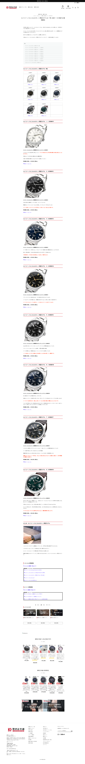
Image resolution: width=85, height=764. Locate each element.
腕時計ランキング (31, 728)
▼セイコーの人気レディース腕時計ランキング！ (33, 596)
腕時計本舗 (40, 14)
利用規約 (44, 733)
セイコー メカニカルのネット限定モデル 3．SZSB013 (34, 51)
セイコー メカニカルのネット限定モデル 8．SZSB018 (34, 60)
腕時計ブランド (46, 15)
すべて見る (43, 641)
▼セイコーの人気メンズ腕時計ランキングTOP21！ (33, 593)
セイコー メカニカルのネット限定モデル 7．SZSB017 (34, 58)
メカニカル (38, 15)
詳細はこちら (30, 84)
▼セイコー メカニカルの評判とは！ (30, 580)
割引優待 (29, 739)
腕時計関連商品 (30, 736)
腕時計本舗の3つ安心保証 (32, 741)
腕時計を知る (45, 14)
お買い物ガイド (45, 728)
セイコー (35, 15)
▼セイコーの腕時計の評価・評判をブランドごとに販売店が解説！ (36, 599)
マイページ (45, 744)
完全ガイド (45, 726)
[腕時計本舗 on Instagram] (58, 734)
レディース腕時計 (31, 734)
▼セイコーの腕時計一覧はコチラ (29, 589)
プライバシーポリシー (46, 741)
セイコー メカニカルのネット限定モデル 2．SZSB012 (34, 49)
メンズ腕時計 (42, 15)
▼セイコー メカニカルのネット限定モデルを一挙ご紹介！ (34, 575)
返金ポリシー (45, 734)
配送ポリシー (45, 736)
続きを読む (30, 622)
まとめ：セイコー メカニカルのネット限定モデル (33, 62)
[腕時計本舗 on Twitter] (64, 734)
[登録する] (71, 731)
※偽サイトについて (10, 741)
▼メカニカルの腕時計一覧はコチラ (29, 565)
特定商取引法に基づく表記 (47, 739)
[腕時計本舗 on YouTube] (62, 734)
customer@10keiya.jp (12, 748)
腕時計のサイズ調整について (42, 617)
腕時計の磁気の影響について (29, 617)
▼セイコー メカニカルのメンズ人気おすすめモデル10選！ (34, 572)
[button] (34, 660)
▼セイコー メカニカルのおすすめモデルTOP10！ (33, 570)
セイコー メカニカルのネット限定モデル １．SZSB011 (34, 47)
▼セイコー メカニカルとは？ (29, 577)
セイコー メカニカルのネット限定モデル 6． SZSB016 (34, 56)
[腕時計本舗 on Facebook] (60, 734)
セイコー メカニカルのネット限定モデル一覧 (32, 45)
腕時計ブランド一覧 (31, 726)
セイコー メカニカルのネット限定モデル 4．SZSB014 (34, 53)
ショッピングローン (46, 731)
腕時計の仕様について (54, 617)
